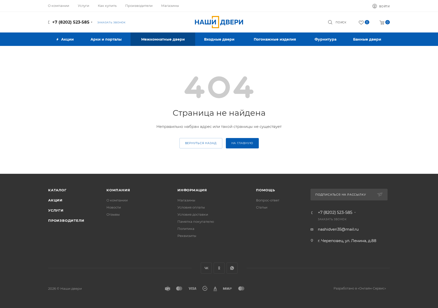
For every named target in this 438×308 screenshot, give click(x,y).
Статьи (261, 207)
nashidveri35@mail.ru (338, 229)
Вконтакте (206, 268)
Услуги (56, 210)
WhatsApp (232, 268)
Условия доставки (192, 214)
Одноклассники (219, 268)
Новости (113, 207)
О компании (117, 200)
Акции (55, 200)
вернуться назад (201, 143)
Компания (118, 190)
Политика (185, 229)
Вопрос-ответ (267, 200)
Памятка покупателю (195, 221)
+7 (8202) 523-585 (70, 22)
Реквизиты (186, 236)
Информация (192, 190)
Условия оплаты (191, 207)
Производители (66, 220)
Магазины (186, 200)
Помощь (265, 190)
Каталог (57, 190)
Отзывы (113, 214)
